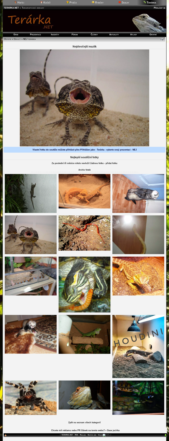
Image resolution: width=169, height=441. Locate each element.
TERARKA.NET (11, 8)
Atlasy (133, 34)
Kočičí (46, 2)
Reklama (83, 435)
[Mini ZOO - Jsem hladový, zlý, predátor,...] (31, 295)
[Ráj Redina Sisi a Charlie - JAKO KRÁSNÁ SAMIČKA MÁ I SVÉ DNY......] (84, 250)
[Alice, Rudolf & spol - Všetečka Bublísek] (31, 212)
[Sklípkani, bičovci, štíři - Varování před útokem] (31, 414)
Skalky (125, 2)
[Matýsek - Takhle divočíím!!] (138, 212)
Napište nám (92, 435)
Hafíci (20, 2)
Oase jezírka (113, 430)
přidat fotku (111, 163)
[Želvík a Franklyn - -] (84, 311)
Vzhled (100, 435)
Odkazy (17, 39)
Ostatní (153, 34)
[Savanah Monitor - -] (138, 377)
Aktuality (114, 34)
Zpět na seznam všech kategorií (84, 422)
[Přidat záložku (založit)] (5, 436)
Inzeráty (55, 34)
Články (94, 34)
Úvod (16, 34)
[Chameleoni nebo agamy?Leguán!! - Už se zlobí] (84, 353)
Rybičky (98, 2)
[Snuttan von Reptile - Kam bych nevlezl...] (138, 253)
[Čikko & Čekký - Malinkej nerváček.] (31, 353)
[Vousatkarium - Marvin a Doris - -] (138, 295)
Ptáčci (73, 2)
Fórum (75, 34)
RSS (76, 435)
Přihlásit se (159, 8)
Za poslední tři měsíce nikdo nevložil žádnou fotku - (79, 163)
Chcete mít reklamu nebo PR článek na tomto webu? (78, 430)
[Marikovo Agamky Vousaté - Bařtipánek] (84, 409)
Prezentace (35, 34)
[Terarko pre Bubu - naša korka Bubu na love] (138, 414)
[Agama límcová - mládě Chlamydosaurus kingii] (31, 253)
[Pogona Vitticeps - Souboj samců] (84, 207)
